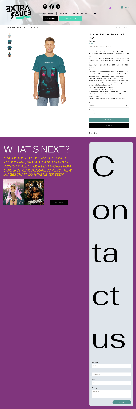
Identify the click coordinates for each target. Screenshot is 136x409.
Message (95, 388)
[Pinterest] (94, 133)
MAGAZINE (48, 13)
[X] (58, 6)
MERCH (63, 13)
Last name (95, 371)
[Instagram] (45, 6)
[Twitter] (96, 133)
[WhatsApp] (90, 133)
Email (94, 379)
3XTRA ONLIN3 (79, 13)
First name (95, 362)
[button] (110, 7)
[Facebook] (51, 6)
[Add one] (98, 113)
